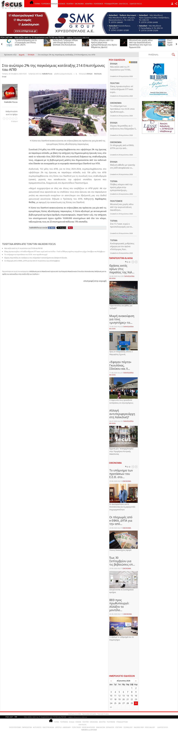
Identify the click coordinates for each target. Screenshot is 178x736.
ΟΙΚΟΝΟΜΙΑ (79, 4)
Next (136, 261)
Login (172, 3)
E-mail (4, 77)
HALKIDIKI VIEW (139, 727)
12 (119, 695)
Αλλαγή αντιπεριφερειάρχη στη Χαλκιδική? (122, 413)
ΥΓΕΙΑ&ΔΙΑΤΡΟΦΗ (111, 4)
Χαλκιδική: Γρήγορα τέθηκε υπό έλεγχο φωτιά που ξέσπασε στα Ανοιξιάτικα (27, 42)
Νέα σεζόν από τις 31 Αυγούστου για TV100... (120, 68)
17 (111, 699)
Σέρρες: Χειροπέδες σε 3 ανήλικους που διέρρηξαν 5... (123, 127)
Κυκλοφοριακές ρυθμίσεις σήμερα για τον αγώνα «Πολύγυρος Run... (122, 246)
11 (115, 695)
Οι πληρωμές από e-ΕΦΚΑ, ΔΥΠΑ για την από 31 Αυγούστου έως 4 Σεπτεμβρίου (32, 261)
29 (132, 703)
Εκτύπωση (97, 74)
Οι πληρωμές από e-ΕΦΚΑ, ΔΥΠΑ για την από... (122, 147)
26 (119, 703)
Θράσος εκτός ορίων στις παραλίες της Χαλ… (121, 269)
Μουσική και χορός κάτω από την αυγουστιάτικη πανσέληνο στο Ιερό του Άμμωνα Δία (102, 44)
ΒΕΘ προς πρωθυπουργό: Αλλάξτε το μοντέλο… (119, 605)
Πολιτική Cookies (103, 714)
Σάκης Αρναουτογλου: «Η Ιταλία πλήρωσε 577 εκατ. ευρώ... (121, 89)
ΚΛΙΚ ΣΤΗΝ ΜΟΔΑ (48, 727)
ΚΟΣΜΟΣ (61, 4)
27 (123, 703)
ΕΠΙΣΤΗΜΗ (118, 727)
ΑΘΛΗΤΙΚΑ (89, 4)
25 (115, 703)
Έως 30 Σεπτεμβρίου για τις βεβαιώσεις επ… (122, 561)
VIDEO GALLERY (150, 727)
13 (123, 695)
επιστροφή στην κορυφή (95, 281)
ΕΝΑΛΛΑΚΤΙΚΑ (100, 727)
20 (123, 699)
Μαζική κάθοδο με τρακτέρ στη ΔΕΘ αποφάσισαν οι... (122, 166)
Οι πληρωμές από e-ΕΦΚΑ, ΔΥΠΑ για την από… (120, 520)
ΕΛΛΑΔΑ (54, 4)
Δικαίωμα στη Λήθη (74, 714)
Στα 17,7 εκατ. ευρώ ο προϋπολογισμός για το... (121, 225)
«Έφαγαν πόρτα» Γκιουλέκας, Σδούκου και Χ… (120, 365)
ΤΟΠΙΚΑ (37, 4)
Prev (132, 261)
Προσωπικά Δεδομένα (89, 714)
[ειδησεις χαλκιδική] (31, 3)
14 (128, 695)
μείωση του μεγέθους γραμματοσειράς (74, 73)
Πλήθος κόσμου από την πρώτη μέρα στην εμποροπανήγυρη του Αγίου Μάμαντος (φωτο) (66, 44)
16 (136, 695)
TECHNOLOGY (128, 727)
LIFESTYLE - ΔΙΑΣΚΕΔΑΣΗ (63, 727)
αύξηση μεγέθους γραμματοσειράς (76, 73)
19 (119, 699)
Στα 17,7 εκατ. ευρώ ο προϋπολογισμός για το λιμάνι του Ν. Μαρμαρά (140, 42)
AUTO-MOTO (37, 727)
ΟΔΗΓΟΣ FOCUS (136, 4)
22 (132, 699)
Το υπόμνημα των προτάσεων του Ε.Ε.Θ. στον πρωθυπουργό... (122, 109)
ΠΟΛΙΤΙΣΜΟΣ (98, 4)
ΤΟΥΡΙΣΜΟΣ (45, 4)
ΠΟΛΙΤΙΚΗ (70, 4)
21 (128, 699)
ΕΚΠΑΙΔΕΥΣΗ (110, 727)
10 (111, 695)
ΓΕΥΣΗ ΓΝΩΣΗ (76, 727)
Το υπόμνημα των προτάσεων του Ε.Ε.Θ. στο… (121, 473)
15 (132, 695)
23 (136, 699)
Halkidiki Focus (47, 74)
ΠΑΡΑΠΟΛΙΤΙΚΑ (27, 727)
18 (115, 699)
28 (128, 703)
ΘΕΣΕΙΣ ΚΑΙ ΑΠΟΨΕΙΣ (88, 727)
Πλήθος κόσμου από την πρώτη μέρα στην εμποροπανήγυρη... (121, 187)
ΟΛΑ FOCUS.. (83, 724)
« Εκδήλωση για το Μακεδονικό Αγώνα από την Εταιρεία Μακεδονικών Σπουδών (56, 271)
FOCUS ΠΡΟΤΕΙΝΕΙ (15, 727)
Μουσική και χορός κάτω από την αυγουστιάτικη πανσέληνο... (121, 207)
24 (111, 703)
